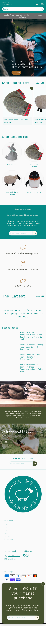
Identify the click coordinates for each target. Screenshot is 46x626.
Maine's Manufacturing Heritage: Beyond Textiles (31, 347)
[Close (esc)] (43, 584)
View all (40, 83)
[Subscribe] (37, 618)
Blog (6, 533)
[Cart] (36, 3)
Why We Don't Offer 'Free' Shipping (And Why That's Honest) (24, 313)
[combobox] (23, 9)
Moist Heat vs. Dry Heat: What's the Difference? (30, 357)
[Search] (42, 9)
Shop (6, 528)
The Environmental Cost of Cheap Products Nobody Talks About (31, 368)
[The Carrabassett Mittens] (17, 106)
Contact (8, 536)
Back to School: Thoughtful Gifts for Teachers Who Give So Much (31, 336)
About (7, 530)
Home (6, 525)
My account (9, 539)
